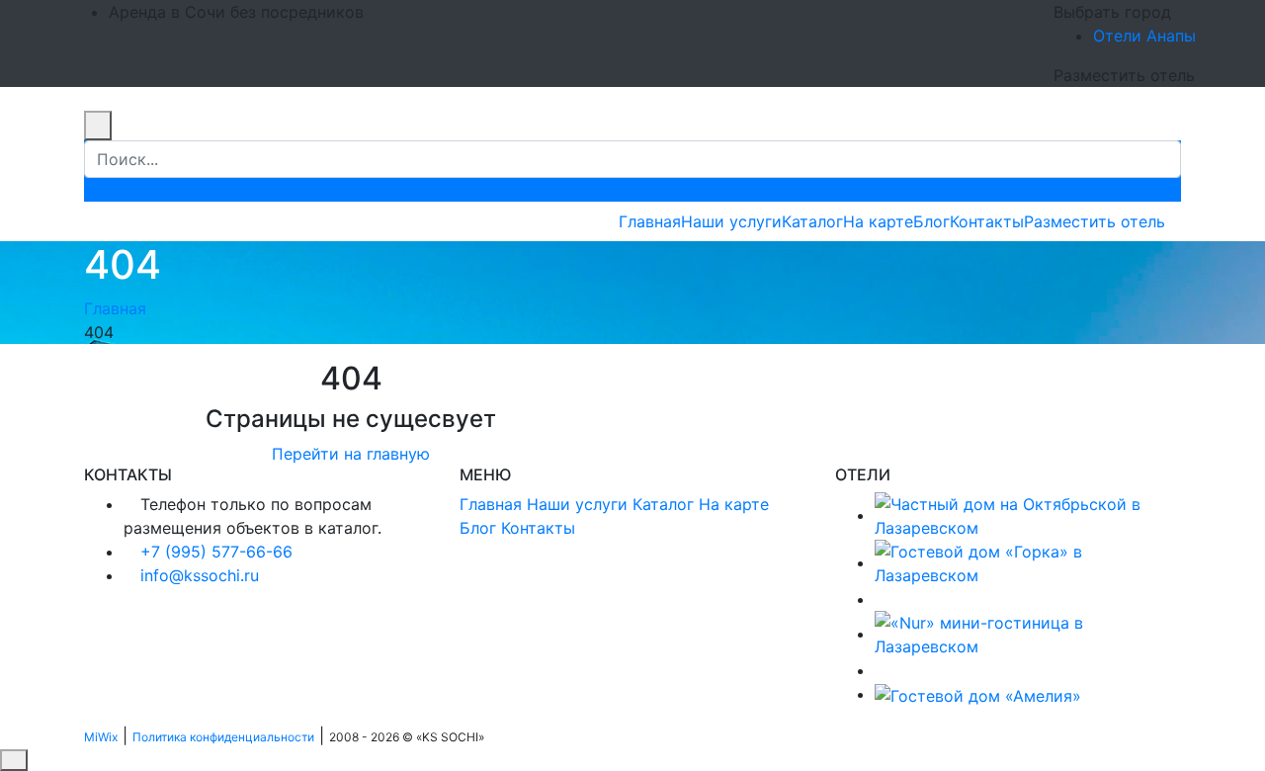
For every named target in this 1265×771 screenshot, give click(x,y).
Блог (931, 221)
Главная (650, 221)
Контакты (987, 221)
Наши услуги (731, 221)
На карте (878, 221)
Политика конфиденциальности (223, 736)
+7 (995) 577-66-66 (216, 551)
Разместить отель (1094, 221)
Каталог (812, 221)
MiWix (101, 736)
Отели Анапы (1144, 35)
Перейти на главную (351, 454)
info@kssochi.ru (199, 575)
